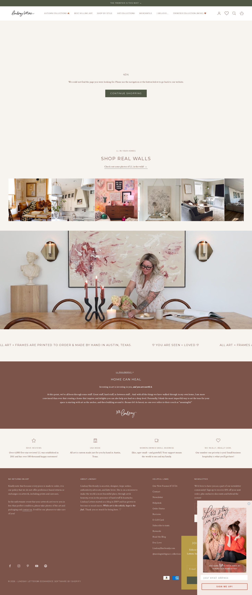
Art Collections (126, 13)
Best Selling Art (83, 13)
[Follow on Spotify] (45, 566)
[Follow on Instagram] (19, 566)
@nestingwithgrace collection (167, 553)
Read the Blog (159, 536)
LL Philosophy (124, 372)
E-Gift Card (158, 519)
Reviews (157, 514)
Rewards (157, 531)
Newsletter (158, 497)
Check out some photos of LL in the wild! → (126, 166)
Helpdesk (157, 502)
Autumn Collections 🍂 (57, 13)
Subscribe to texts (161, 525)
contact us (27, 509)
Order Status (159, 508)
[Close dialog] (249, 503)
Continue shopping (126, 93)
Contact (156, 491)
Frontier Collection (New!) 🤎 (189, 13)
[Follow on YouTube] (36, 566)
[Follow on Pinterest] (27, 566)
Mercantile (145, 13)
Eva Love (157, 542)
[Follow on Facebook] (10, 566)
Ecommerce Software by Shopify (60, 581)
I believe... (163, 13)
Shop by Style (104, 13)
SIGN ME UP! (224, 586)
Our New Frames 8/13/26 (165, 486)
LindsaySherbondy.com (164, 548)
